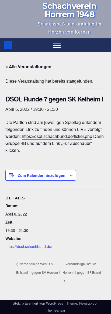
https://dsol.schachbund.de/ (28, 246)
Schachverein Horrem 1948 (69, 10)
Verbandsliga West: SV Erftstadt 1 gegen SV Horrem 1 (38, 268)
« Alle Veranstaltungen (28, 66)
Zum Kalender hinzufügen (41, 175)
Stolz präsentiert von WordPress (38, 303)
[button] (103, 45)
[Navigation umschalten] (57, 45)
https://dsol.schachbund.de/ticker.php (57, 136)
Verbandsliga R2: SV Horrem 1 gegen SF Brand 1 (83, 268)
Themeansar (55, 310)
